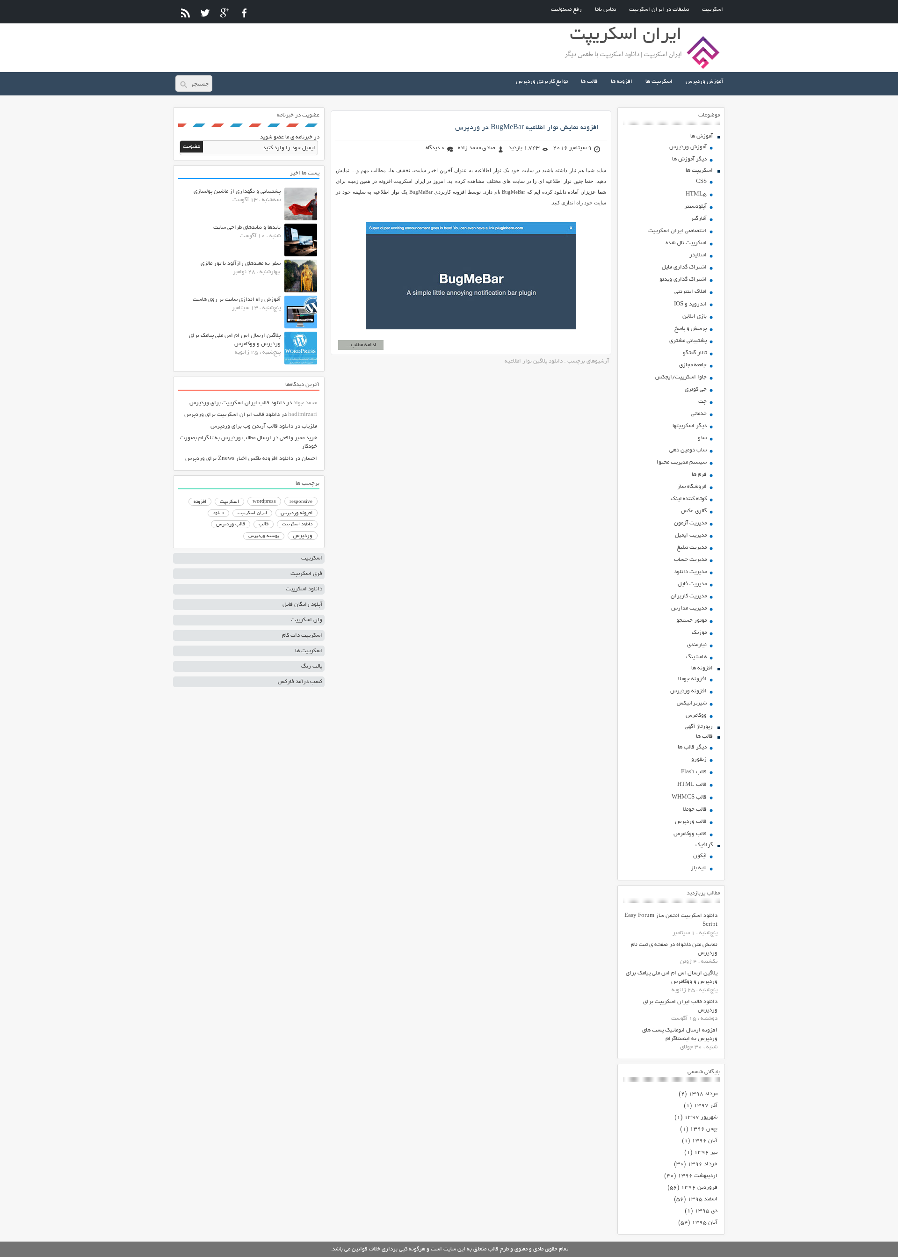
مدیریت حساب (690, 560)
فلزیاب (309, 426)
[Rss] (185, 13)
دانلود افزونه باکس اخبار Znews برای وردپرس (239, 459)
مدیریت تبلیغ (692, 548)
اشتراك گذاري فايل (684, 267)
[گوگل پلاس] (225, 13)
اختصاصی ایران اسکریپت (677, 231)
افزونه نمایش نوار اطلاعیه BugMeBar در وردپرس (527, 127)
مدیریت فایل (692, 584)
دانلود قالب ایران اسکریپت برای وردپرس (237, 403)
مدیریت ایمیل (691, 535)
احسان (309, 459)
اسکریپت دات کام (302, 635)
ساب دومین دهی (688, 450)
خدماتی (699, 414)
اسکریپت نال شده (686, 243)
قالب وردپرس (691, 822)
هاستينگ (696, 657)
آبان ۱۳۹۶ (704, 1141)
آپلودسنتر (695, 206)
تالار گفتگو (695, 353)
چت (702, 402)
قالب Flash (694, 772)
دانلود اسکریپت (297, 524)
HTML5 (696, 194)
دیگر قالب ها (692, 747)
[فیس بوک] (244, 13)
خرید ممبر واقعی (298, 438)
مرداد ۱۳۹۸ (702, 1094)
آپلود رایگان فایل (302, 605)
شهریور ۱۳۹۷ (700, 1117)
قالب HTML (692, 785)
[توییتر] (205, 13)
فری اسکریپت (306, 574)
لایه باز (699, 868)
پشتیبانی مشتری (688, 341)
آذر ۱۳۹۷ (705, 1106)
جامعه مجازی (693, 365)
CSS (701, 182)
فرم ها (699, 475)
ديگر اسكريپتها (690, 426)
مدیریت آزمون (690, 523)
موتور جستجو (691, 621)
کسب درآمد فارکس (300, 682)
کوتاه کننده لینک (689, 499)
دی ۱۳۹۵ (706, 1211)
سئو (702, 438)
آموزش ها (701, 136)
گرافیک (704, 845)
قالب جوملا (695, 810)
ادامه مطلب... (361, 345)
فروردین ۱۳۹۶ (699, 1187)
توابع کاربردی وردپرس (542, 82)
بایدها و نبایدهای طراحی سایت (247, 228)
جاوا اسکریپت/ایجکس (681, 377)
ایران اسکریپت (252, 513)
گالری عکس (694, 511)
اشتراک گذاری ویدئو (683, 279)
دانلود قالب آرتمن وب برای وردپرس (251, 426)
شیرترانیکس (692, 703)
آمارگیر (699, 219)
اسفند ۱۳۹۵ (702, 1199)
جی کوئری (696, 389)
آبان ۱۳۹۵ (704, 1223)
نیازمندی (697, 645)
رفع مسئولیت (566, 10)
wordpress (264, 502)
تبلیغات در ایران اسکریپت (659, 10)
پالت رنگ (311, 666)
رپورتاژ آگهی (699, 727)
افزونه (200, 502)
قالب (263, 524)
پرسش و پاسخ (690, 329)
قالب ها (589, 82)
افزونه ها (621, 82)
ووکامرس (696, 715)
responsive (301, 502)
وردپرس (302, 536)
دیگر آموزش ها (689, 159)
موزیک (699, 633)
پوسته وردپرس (263, 536)
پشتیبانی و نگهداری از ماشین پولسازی (237, 192)
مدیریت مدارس (689, 608)
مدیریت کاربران (689, 596)
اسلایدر (698, 255)
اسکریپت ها (659, 82)
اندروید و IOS (690, 304)
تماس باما (605, 10)
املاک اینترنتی (690, 292)
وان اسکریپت (306, 620)
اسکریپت (712, 10)
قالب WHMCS (689, 797)
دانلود (218, 513)
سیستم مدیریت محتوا (682, 462)
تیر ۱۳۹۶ (705, 1152)
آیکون (700, 856)
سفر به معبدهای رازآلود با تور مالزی (241, 264)
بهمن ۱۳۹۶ (703, 1129)
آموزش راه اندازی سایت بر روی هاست (237, 300)
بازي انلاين (694, 316)
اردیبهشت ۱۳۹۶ (697, 1176)
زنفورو (699, 759)
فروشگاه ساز (692, 487)
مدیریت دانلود (690, 572)
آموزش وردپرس (704, 82)
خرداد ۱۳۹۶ (702, 1164)
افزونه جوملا (692, 679)
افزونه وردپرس (688, 691)
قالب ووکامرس (690, 834)
